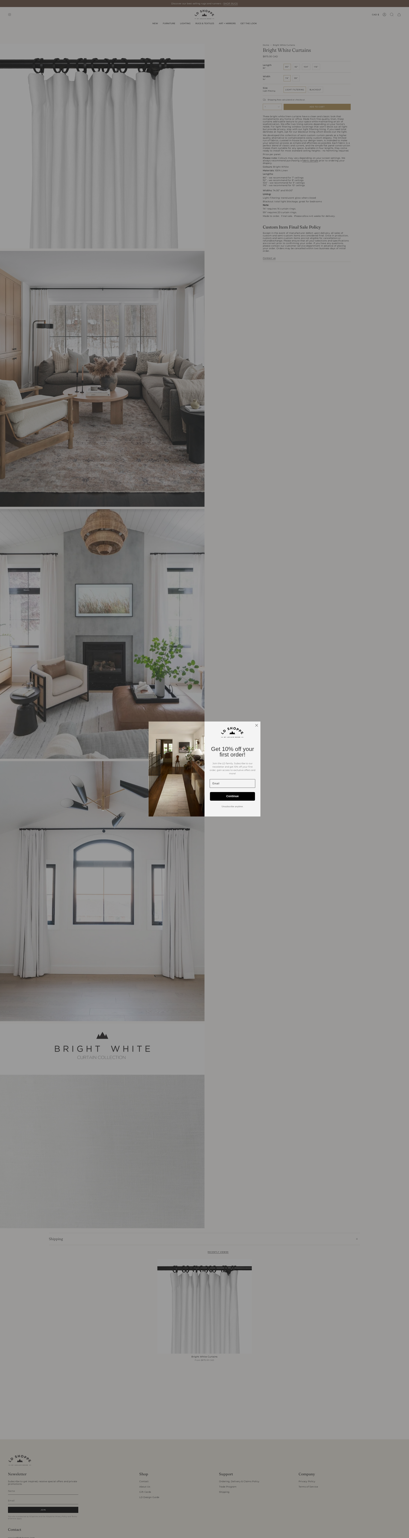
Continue (232, 796)
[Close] (256, 725)
